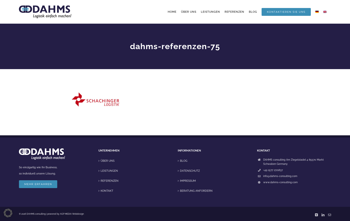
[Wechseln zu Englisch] (324, 12)
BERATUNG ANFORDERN (196, 190)
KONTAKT (107, 190)
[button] (8, 213)
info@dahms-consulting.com (280, 176)
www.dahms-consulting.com (280, 182)
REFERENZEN (109, 180)
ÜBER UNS (107, 160)
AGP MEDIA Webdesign (72, 214)
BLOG (183, 160)
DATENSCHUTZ (190, 170)
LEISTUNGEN (109, 170)
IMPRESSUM (188, 180)
